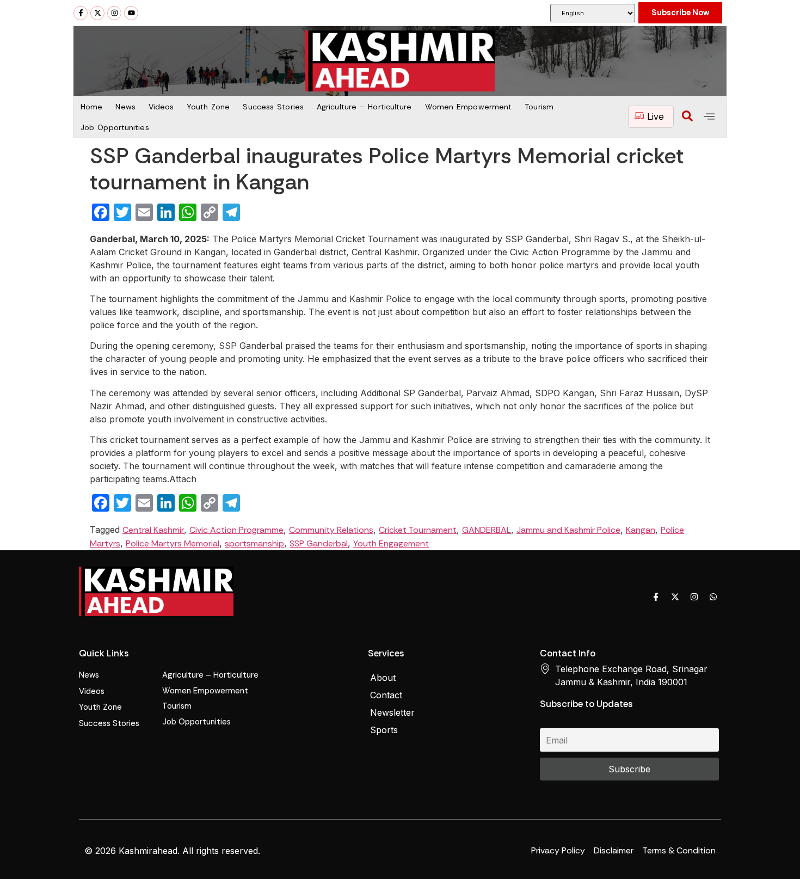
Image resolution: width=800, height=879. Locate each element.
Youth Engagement (391, 543)
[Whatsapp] (713, 597)
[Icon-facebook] (656, 597)
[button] (687, 117)
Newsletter (392, 712)
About (383, 677)
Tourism (539, 107)
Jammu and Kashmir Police (568, 530)
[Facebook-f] (80, 13)
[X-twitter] (97, 13)
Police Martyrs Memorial (172, 543)
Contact (386, 695)
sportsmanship (254, 543)
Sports (384, 729)
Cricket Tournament (418, 530)
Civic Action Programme (236, 530)
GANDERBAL (486, 530)
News (125, 107)
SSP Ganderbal (319, 543)
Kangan (640, 530)
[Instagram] (114, 13)
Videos (161, 107)
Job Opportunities (115, 127)
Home (91, 107)
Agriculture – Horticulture (364, 107)
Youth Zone (208, 107)
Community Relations (331, 530)
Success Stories (273, 107)
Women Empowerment (468, 107)
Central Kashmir (153, 530)
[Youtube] (131, 13)
